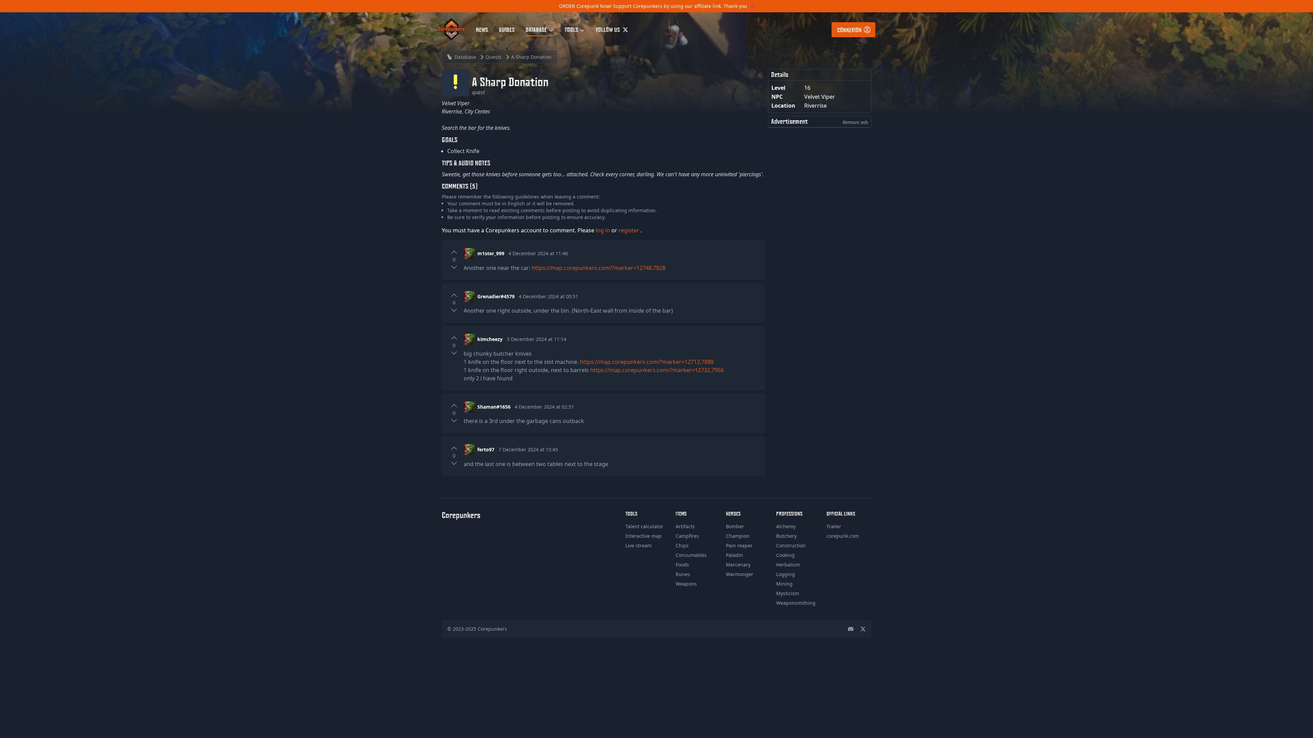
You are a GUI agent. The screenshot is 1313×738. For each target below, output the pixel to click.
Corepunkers (492, 629)
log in (603, 230)
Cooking (785, 555)
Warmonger (739, 574)
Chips (682, 545)
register (629, 230)
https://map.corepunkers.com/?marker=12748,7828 (598, 268)
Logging (785, 574)
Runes (683, 574)
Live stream (638, 545)
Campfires (687, 536)
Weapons (686, 583)
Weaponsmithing (795, 603)
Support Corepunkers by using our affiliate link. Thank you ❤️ (683, 6)
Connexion (849, 29)
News (482, 29)
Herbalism (788, 564)
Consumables (691, 555)
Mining (784, 583)
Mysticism (787, 593)
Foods (682, 564)
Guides (507, 29)
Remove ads (855, 122)
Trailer (833, 526)
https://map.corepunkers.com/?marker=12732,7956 (657, 370)
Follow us (608, 29)
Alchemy (786, 526)
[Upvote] (454, 252)
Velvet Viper (819, 96)
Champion (738, 536)
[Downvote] (454, 267)
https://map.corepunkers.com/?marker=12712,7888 (647, 362)
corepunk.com (842, 536)
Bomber (735, 526)
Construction (791, 545)
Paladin (734, 555)
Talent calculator (644, 526)
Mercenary (738, 564)
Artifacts (685, 526)
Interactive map (643, 536)
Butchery (786, 536)
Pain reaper (739, 545)
